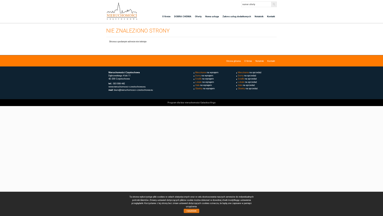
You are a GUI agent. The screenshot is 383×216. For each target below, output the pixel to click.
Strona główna (233, 61)
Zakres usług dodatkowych (236, 16)
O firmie (166, 16)
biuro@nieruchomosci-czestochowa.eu (133, 90)
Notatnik (259, 16)
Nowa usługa (212, 16)
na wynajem (206, 72)
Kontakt (271, 16)
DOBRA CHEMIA (182, 16)
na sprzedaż (249, 72)
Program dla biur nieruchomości (184, 102)
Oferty (198, 16)
